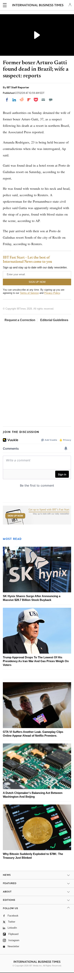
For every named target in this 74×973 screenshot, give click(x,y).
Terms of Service (29, 293)
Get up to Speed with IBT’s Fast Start (49, 509)
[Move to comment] (50, 99)
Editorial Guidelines (54, 320)
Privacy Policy (52, 293)
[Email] (43, 99)
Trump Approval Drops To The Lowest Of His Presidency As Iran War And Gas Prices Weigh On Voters (36, 661)
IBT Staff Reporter (18, 87)
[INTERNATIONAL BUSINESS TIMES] (37, 5)
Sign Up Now (15, 515)
